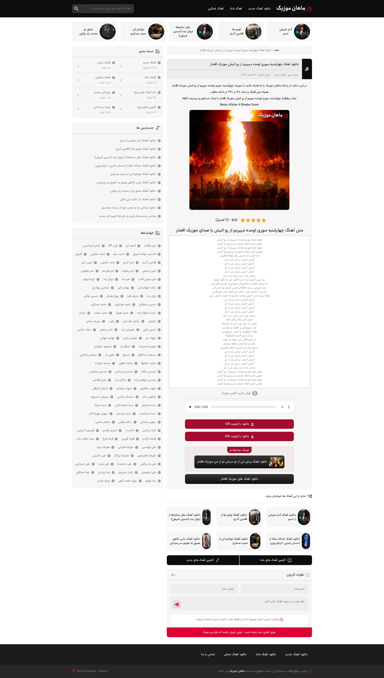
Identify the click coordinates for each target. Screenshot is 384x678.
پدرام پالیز (132, 296)
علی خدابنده (124, 464)
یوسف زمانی (93, 321)
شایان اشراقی (100, 388)
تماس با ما (208, 654)
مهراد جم (151, 338)
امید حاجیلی (108, 262)
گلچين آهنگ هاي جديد (200, 560)
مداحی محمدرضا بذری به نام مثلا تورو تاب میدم (127, 216)
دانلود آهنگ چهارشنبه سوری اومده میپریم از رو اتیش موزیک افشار (254, 64)
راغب (111, 321)
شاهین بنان (149, 397)
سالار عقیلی (125, 422)
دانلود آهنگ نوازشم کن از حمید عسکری (133, 174)
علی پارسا (103, 464)
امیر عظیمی (87, 271)
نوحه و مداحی (102, 107)
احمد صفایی (97, 254)
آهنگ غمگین (216, 8)
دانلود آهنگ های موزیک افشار (239, 479)
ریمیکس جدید (102, 92)
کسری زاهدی (110, 430)
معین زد (110, 355)
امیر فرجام (108, 271)
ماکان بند (120, 380)
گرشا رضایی (149, 430)
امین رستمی (149, 271)
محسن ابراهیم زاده (145, 380)
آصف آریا (131, 246)
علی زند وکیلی (148, 464)
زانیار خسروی (125, 472)
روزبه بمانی (103, 481)
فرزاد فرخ (108, 439)
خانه (276, 50)
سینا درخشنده (147, 414)
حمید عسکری (99, 304)
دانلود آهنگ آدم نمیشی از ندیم (138, 141)
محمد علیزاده (103, 363)
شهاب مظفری (148, 388)
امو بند (126, 279)
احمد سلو (118, 254)
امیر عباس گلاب (147, 279)
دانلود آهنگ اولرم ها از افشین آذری (136, 149)
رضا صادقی (83, 472)
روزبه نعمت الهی (127, 481)
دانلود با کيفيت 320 (237, 436)
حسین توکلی (91, 296)
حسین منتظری (147, 304)
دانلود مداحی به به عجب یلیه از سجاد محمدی (129, 208)
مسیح (126, 355)
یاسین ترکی (149, 330)
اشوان (78, 254)
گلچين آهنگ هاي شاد (273, 560)
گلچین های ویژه (146, 107)
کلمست (129, 430)
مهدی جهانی (107, 338)
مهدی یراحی (130, 338)
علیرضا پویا (103, 447)
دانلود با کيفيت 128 (237, 424)
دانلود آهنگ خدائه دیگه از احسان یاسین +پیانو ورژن (125, 166)
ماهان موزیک (294, 9)
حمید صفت (101, 313)
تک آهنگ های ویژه (145, 92)
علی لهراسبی (149, 447)
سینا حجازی (149, 405)
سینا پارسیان (123, 414)
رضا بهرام (150, 481)
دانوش (152, 321)
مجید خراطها (148, 363)
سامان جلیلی (102, 422)
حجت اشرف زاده (146, 313)
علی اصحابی (82, 464)
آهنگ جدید (280, 75)
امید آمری (128, 262)
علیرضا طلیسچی (146, 456)
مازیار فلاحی (100, 380)
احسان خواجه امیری (144, 254)
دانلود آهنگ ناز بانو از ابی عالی (138, 199)
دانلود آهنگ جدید (259, 8)
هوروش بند (128, 330)
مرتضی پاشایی (88, 355)
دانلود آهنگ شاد (266, 654)
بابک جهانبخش (147, 288)
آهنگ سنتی (103, 63)
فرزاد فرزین (127, 439)
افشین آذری (149, 262)
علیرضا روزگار (121, 456)
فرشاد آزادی (149, 439)
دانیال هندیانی (131, 321)
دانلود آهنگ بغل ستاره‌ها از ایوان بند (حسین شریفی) (125, 157)
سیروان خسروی (100, 397)
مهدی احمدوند (147, 346)
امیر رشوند (128, 271)
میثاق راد (125, 346)
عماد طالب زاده (85, 439)
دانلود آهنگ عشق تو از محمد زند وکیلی (133, 191)
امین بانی (86, 262)
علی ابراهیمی (148, 472)
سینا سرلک (100, 405)
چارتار (82, 313)
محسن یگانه (148, 372)
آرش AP (113, 246)
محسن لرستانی (124, 372)
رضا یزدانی (104, 472)
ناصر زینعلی (106, 330)
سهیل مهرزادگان (98, 414)
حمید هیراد (122, 313)
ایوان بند (108, 279)
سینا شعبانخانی (124, 405)
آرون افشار (150, 246)
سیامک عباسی (125, 397)
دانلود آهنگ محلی (235, 654)
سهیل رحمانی (148, 422)
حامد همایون (123, 304)
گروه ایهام (89, 279)
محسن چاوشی (98, 372)
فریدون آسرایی (85, 430)
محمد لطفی (126, 363)
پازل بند (151, 296)
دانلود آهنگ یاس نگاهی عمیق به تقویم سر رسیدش (126, 182)
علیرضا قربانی (125, 447)
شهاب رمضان (124, 388)
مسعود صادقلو (147, 355)
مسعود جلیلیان (103, 346)
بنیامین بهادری (100, 288)
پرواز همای (113, 296)
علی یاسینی (99, 456)
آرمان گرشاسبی (91, 246)
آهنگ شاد (236, 8)
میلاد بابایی (84, 330)
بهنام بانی (123, 288)
